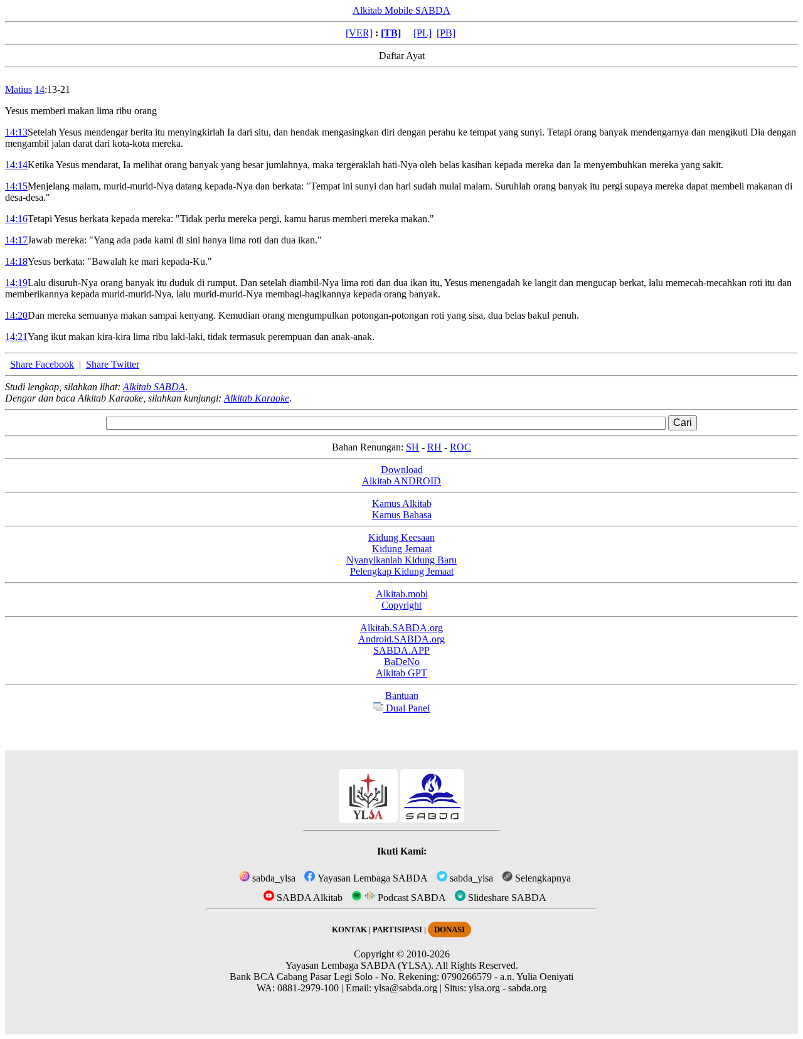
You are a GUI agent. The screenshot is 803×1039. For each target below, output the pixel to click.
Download (402, 469)
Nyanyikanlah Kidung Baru (401, 560)
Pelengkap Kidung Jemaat (402, 571)
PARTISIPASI (397, 929)
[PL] (422, 33)
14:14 (16, 164)
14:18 (16, 261)
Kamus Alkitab (402, 503)
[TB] (391, 33)
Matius (18, 89)
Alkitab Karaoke (256, 398)
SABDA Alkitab (308, 897)
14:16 (16, 218)
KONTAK (349, 929)
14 (40, 89)
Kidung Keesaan (401, 537)
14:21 (16, 336)
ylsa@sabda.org (405, 988)
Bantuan (401, 695)
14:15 (16, 186)
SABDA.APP (401, 650)
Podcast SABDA (410, 897)
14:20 (16, 315)
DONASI (449, 929)
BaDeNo (402, 661)
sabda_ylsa (272, 878)
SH (412, 447)
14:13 (16, 132)
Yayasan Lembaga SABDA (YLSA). (359, 965)
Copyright (401, 605)
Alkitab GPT (401, 673)
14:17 (16, 240)
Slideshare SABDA (505, 897)
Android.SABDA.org (401, 639)
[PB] (446, 33)
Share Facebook (42, 364)
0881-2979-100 (308, 988)
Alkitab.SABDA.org (401, 627)
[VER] (359, 33)
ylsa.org (484, 988)
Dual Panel (406, 708)
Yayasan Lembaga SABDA (371, 878)
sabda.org (527, 988)
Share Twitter (112, 364)
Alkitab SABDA (154, 386)
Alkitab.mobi (402, 594)
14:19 (16, 282)
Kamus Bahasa (402, 514)
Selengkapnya (542, 878)
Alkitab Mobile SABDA (401, 10)
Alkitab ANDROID (401, 481)
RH (434, 447)
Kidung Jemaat (402, 548)
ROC (460, 447)
